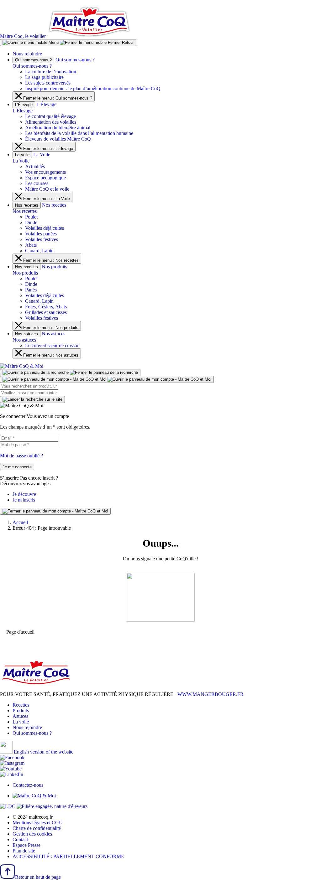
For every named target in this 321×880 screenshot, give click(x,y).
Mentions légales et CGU (38, 822)
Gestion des (32, 833)
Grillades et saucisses (46, 312)
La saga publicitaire (44, 77)
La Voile (22, 154)
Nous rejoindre (27, 53)
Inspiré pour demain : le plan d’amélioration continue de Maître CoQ (92, 88)
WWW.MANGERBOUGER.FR (210, 694)
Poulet (31, 216)
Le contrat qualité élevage (50, 116)
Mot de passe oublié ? (21, 455)
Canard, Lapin (39, 250)
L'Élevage (24, 104)
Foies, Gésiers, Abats (46, 306)
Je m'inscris (24, 499)
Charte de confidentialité (37, 828)
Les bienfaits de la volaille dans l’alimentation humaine (79, 133)
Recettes (21, 705)
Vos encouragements (45, 172)
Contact (20, 839)
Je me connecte (17, 467)
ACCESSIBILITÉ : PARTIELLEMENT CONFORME (68, 856)
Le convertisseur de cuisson (52, 345)
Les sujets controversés (48, 82)
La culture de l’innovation (50, 71)
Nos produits (26, 267)
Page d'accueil (20, 632)
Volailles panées (41, 233)
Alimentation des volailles (50, 122)
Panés (31, 289)
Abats (31, 245)
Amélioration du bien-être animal (57, 127)
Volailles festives (41, 239)
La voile (21, 721)
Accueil (20, 522)
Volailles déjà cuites (44, 228)
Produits (21, 710)
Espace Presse (26, 845)
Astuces (20, 716)
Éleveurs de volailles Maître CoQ (58, 139)
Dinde (31, 222)
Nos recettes (26, 205)
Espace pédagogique (45, 177)
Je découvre (24, 494)
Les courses (36, 183)
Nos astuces (26, 334)
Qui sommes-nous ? (33, 60)
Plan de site (24, 850)
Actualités (35, 166)
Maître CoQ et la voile (47, 189)
